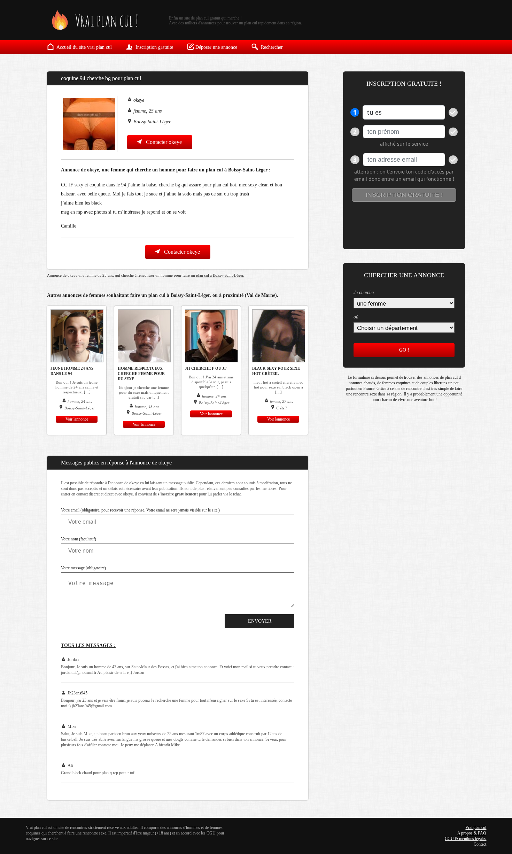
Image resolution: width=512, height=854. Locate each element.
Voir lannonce (76, 419)
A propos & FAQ (471, 833)
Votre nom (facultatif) (78, 539)
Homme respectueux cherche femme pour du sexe (141, 373)
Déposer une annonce (216, 47)
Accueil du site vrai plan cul (83, 47)
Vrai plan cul (475, 827)
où (356, 317)
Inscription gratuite (153, 47)
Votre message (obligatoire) (83, 568)
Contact (480, 844)
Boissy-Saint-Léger (152, 121)
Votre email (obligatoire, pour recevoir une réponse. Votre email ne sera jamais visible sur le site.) (140, 510)
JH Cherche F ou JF (206, 368)
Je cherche (364, 292)
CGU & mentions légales (465, 838)
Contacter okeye (163, 142)
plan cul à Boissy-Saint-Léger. (220, 275)
